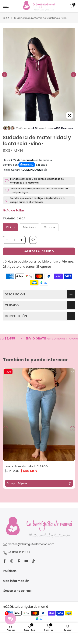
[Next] (73, 74)
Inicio (6, 18)
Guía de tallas (14, 210)
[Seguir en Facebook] (4, 561)
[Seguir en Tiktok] (33, 561)
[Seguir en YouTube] (26, 561)
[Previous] (4, 74)
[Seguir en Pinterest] (19, 561)
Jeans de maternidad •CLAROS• (26, 466)
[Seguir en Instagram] (11, 561)
